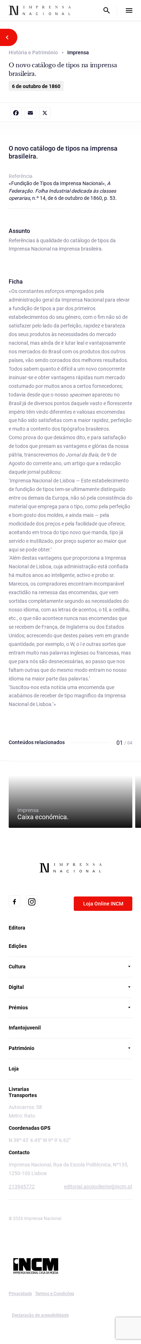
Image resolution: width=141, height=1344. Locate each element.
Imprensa (43, 813)
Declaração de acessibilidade (40, 1315)
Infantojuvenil (25, 1028)
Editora (17, 928)
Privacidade (20, 1293)
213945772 (22, 1186)
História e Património (33, 52)
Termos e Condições (54, 1293)
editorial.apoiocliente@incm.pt (98, 1186)
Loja (14, 1069)
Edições (18, 946)
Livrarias (19, 1089)
